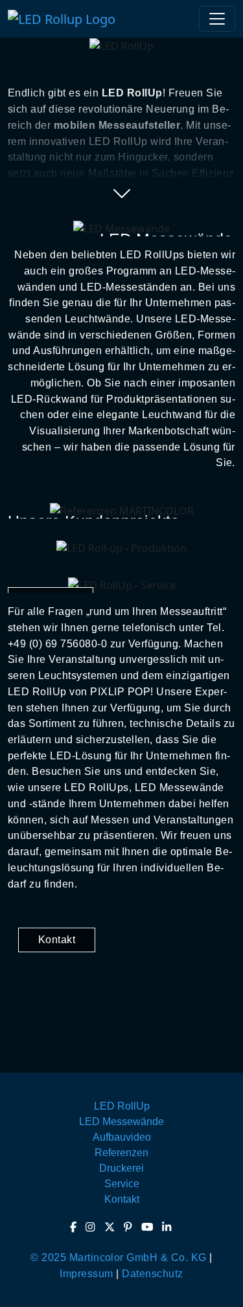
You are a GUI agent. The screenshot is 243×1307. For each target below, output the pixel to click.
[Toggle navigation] (217, 19)
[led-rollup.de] (61, 18)
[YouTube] (148, 1227)
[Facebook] (74, 1227)
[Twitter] (110, 1227)
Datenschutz (152, 1273)
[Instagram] (91, 1227)
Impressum (86, 1273)
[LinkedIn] (167, 1227)
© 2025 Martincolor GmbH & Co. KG (118, 1257)
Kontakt (56, 939)
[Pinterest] (128, 1227)
